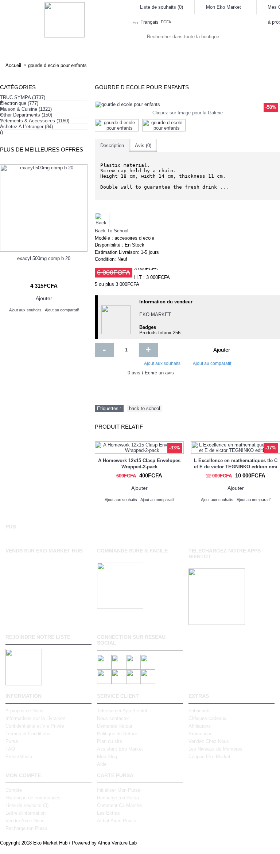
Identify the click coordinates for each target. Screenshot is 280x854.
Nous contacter (113, 718)
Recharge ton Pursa (26, 828)
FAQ (10, 749)
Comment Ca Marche (119, 805)
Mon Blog (107, 756)
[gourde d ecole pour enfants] (187, 104)
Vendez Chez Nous (208, 741)
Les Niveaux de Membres (215, 749)
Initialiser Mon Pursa (118, 790)
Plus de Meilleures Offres (41, 149)
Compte (13, 790)
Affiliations (199, 726)
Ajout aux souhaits (162, 363)
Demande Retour (114, 726)
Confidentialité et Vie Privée (34, 726)
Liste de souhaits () (26, 805)
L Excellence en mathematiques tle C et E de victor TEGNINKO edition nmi (235, 463)
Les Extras (108, 813)
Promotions (200, 733)
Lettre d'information (25, 813)
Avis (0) (143, 145)
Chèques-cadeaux (207, 718)
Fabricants (199, 710)
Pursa (11, 741)
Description (112, 145)
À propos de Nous (24, 710)
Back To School (111, 230)
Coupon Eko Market (209, 756)
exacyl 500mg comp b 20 (43, 258)
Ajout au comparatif (212, 363)
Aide (101, 764)
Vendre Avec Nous (24, 820)
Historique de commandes (33, 797)
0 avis (134, 372)
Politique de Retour (117, 733)
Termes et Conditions (27, 733)
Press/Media (18, 756)
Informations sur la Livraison (35, 718)
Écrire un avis (159, 372)
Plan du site (109, 741)
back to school (144, 408)
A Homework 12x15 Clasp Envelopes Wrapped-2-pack (139, 463)
